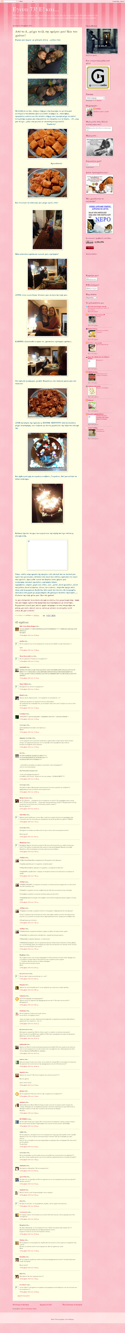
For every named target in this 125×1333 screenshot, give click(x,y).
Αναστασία (23, 1212)
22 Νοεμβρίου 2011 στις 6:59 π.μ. (29, 851)
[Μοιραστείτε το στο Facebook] (53, 616)
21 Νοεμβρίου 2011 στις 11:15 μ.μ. (29, 678)
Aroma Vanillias (92, 428)
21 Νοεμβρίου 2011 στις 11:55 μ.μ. (29, 747)
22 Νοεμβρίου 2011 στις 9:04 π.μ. (29, 990)
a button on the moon (94, 386)
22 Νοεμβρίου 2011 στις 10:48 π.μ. (29, 1066)
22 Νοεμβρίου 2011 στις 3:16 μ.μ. (29, 1096)
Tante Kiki (23, 815)
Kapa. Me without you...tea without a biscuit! (98, 357)
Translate (99, 100)
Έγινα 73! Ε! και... (36, 9)
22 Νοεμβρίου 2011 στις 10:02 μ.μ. (29, 1206)
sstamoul (22, 1190)
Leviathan (23, 714)
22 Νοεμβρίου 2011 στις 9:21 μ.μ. (29, 1184)
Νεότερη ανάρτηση (21, 1304)
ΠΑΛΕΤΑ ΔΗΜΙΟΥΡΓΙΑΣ (96, 414)
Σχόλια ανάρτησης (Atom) (28, 1309)
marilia (22, 641)
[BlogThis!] (49, 616)
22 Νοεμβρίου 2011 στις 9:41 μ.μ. (29, 1195)
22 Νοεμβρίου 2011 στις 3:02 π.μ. (29, 837)
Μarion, (22, 1240)
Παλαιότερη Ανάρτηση (72, 1304)
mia (21, 1201)
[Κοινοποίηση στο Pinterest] (55, 616)
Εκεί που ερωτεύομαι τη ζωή (97, 306)
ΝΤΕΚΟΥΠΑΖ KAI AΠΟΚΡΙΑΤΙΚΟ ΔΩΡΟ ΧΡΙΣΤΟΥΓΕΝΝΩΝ (102, 417)
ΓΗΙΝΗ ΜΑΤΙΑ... (93, 372)
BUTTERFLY (24, 1119)
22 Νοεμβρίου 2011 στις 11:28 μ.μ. (29, 1251)
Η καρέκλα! (99, 360)
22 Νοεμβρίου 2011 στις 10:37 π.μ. (29, 1053)
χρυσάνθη (23, 1177)
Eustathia (22, 1257)
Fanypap (22, 985)
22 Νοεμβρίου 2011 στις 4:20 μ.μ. (29, 1113)
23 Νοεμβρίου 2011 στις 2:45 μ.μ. (29, 1268)
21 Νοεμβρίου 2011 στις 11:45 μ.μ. (29, 732)
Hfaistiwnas (23, 843)
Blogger (71, 1319)
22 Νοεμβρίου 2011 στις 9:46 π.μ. (29, 1005)
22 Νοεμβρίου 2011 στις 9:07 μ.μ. (29, 1171)
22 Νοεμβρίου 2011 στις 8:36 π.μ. (29, 968)
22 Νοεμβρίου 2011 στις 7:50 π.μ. (29, 949)
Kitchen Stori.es (92, 329)
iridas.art (90, 400)
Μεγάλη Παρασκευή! (102, 344)
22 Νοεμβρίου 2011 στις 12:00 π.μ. (29, 792)
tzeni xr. (22, 1059)
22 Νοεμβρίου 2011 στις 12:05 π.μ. (29, 809)
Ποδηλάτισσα (24, 798)
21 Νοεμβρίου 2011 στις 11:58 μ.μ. (29, 779)
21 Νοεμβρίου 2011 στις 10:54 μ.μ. (29, 635)
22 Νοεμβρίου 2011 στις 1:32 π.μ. (29, 822)
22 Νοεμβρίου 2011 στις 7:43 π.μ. (29, 902)
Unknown (22, 996)
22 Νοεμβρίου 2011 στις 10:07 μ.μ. (29, 1219)
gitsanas (22, 1091)
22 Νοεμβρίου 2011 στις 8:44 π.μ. (29, 979)
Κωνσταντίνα (24, 974)
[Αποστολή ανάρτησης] (43, 615)
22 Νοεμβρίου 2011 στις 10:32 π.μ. (29, 1023)
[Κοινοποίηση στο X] (51, 616)
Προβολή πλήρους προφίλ (101, 111)
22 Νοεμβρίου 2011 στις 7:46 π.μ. (29, 923)
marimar (22, 1102)
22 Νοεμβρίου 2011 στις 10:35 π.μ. (29, 1038)
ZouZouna (23, 1011)
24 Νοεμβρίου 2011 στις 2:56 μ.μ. (29, 1279)
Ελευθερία (23, 1285)
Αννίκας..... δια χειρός (95, 343)
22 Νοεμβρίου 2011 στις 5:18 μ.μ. (29, 1147)
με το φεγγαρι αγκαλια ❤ (96, 315)
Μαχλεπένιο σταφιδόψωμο (100, 430)
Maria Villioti (24, 684)
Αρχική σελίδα (46, 1304)
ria (20, 753)
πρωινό (98, 316)
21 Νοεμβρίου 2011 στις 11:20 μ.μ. (29, 689)
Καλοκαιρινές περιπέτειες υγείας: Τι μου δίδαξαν (98, 309)
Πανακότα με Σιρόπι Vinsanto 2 (102, 331)
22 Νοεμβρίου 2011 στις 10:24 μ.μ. (29, 1234)
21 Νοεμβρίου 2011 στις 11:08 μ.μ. (29, 650)
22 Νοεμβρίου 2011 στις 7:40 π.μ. (29, 876)
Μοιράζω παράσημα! (102, 388)
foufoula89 (23, 667)
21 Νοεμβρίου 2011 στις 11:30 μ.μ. (29, 719)
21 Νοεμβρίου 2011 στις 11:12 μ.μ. (29, 661)
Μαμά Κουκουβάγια (26, 656)
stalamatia (23, 1166)
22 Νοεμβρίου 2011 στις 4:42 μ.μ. (29, 1126)
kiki (21, 1274)
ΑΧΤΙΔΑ (22, 858)
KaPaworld (23, 1044)
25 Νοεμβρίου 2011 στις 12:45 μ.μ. (29, 1292)
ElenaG (22, 695)
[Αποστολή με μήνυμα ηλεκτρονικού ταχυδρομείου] (47, 616)
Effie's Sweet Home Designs (27, 626)
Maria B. (22, 1072)
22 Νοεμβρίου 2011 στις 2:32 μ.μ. (29, 1085)
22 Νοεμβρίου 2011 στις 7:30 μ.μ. (29, 1160)
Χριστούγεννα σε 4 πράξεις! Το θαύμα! (101, 374)
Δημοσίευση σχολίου (24, 1296)
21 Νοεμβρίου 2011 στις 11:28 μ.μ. (29, 708)
